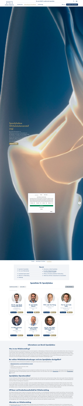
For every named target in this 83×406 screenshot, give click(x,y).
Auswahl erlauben (41, 207)
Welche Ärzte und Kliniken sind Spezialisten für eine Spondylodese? (55, 275)
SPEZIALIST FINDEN (13, 143)
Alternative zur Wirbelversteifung (24, 275)
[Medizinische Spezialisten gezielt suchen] (79, 203)
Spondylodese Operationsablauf (24, 273)
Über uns (63, 4)
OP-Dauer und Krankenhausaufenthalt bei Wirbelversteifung (53, 273)
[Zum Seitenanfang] (79, 404)
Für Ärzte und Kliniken (72, 4)
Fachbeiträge (21, 277)
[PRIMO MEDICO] (9, 3)
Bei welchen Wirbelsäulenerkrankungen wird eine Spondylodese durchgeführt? (50, 271)
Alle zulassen (41, 205)
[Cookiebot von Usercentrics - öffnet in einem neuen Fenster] (50, 211)
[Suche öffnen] (73, 1)
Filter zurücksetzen (69, 286)
